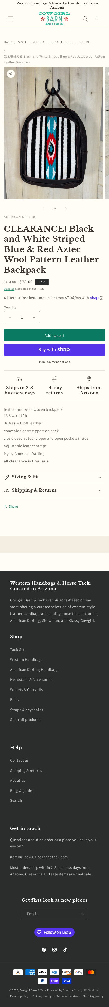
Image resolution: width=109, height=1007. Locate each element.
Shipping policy (93, 996)
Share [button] (13, 506)
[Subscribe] (81, 914)
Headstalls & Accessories (31, 679)
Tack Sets (18, 649)
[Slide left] (43, 208)
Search (16, 800)
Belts (14, 699)
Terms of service (67, 996)
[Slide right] (65, 208)
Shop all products (25, 719)
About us (17, 780)
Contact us (19, 760)
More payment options (54, 362)
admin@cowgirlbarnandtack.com (39, 856)
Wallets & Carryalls (26, 689)
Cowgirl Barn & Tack (33, 990)
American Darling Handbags (34, 669)
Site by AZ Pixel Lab (87, 990)
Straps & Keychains (26, 709)
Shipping (9, 288)
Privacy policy (42, 996)
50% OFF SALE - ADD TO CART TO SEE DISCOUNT (54, 42)
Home (8, 42)
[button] (10, 18)
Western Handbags (26, 659)
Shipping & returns (26, 770)
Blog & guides (22, 790)
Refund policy (19, 996)
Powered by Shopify (60, 990)
